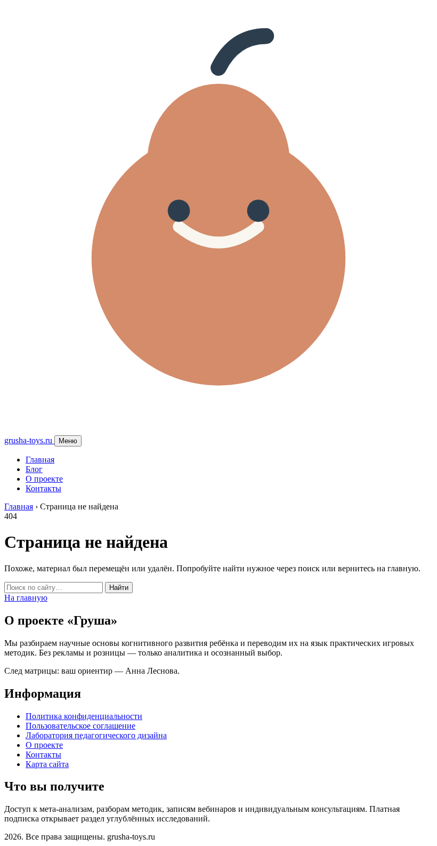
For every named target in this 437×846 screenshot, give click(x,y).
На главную (25, 597)
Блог (34, 469)
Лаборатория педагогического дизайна (96, 735)
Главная (40, 459)
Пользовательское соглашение (80, 725)
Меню (68, 441)
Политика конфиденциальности (84, 716)
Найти (118, 588)
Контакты (43, 488)
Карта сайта (47, 764)
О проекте (44, 478)
